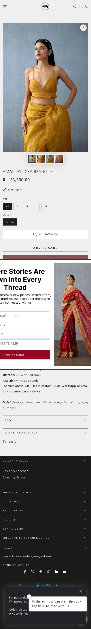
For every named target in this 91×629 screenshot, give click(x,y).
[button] (75, 7)
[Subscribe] (86, 549)
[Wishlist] (81, 7)
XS (7, 206)
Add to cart (45, 248)
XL (45, 206)
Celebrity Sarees (14, 477)
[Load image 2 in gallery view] (41, 159)
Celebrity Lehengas (16, 471)
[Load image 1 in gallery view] (32, 159)
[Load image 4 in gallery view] (59, 159)
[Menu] (5, 7)
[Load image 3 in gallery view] (50, 159)
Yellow (10, 222)
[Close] (81, 591)
